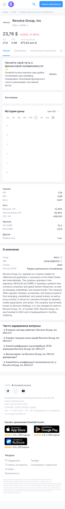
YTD (30, 117)
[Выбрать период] (53, 117)
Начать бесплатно (51, 4)
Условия (9, 469)
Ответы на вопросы (17, 464)
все (47, 117)
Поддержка (14, 460)
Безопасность (12, 473)
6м (24, 117)
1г (36, 117)
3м (19, 117)
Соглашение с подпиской (44, 464)
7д (7, 117)
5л (42, 117)
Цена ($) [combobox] (51, 111)
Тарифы (35, 460)
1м (13, 117)
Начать (53, 74)
